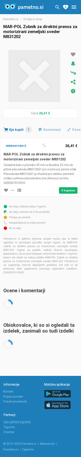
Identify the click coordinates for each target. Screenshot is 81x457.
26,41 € (44, 113)
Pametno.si (10, 19)
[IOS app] (57, 405)
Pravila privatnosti (15, 401)
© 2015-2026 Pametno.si (19, 443)
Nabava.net (47, 443)
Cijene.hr (28, 449)
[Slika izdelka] (19, 190)
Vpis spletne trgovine (17, 422)
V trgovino (68, 190)
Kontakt (8, 391)
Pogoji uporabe (13, 396)
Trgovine (9, 427)
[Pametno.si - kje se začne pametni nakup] (23, 7)
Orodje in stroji (32, 19)
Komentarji (52, 130)
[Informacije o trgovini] (12, 190)
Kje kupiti (19, 130)
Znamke (8, 432)
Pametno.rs (11, 449)
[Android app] (57, 394)
